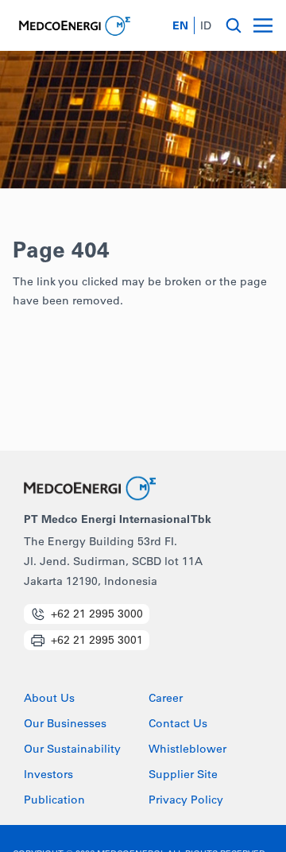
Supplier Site (183, 775)
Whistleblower (187, 749)
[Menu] (262, 25)
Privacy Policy (186, 800)
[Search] (233, 25)
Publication (54, 800)
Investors (48, 775)
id (205, 25)
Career (166, 698)
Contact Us (178, 724)
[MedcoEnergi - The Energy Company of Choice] (73, 26)
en (180, 25)
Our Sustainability (72, 749)
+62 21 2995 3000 (97, 613)
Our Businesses (65, 724)
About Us (49, 698)
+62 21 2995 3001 (97, 640)
